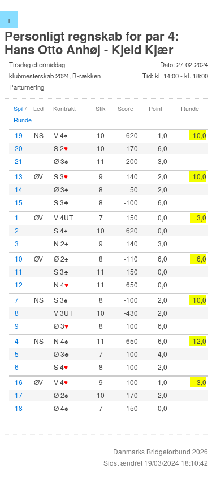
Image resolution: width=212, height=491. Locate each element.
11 (19, 271)
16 (19, 382)
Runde (23, 120)
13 (19, 176)
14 (19, 189)
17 (19, 395)
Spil (18, 108)
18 (19, 408)
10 (19, 258)
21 (19, 161)
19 (19, 135)
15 (19, 202)
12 (19, 284)
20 (19, 148)
